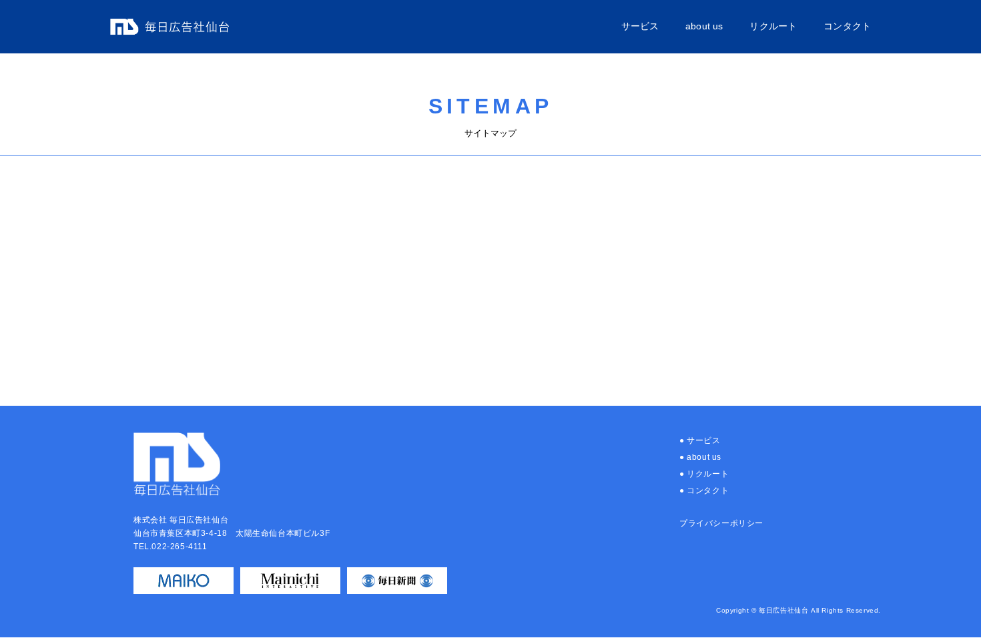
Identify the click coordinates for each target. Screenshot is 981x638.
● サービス (700, 440)
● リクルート (704, 473)
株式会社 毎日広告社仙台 (169, 27)
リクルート (773, 26)
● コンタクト (704, 490)
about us (704, 26)
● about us (700, 457)
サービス (640, 26)
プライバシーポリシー (721, 523)
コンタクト (847, 26)
